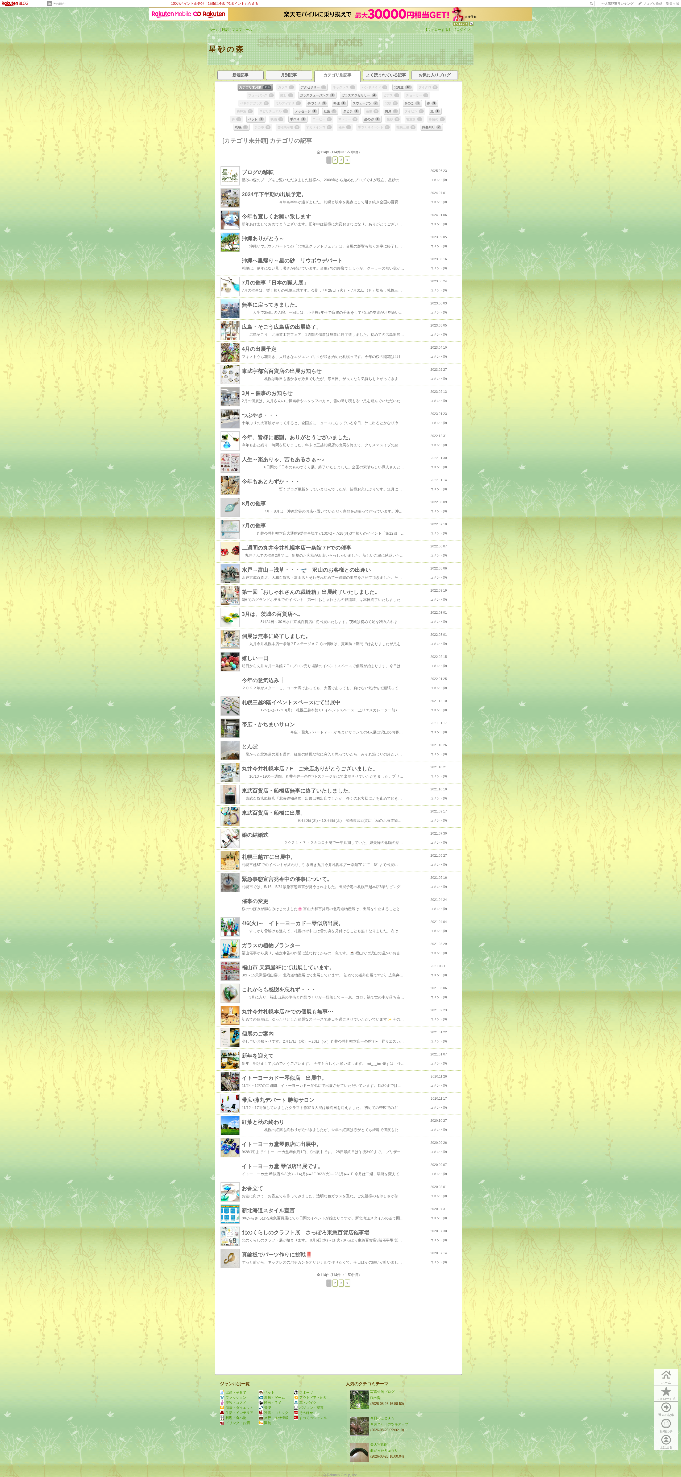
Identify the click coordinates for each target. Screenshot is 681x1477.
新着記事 (666, 1431)
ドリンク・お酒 (238, 1423)
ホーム (214, 30)
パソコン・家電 (311, 1408)
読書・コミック (276, 1413)
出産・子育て (236, 1393)
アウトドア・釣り (313, 1398)
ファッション (236, 1398)
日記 (225, 30)
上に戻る (666, 1447)
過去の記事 (666, 1415)
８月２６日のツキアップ (389, 1424)
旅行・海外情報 (276, 1418)
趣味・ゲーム (274, 1398)
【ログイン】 (463, 30)
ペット (269, 1393)
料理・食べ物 (236, 1418)
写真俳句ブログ (382, 1392)
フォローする (666, 1399)
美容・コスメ (236, 1403)
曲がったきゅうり (384, 1451)
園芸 (267, 1423)
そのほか (59, 4)
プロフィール (242, 30)
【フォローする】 (438, 30)
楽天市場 (672, 4)
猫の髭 (375, 1398)
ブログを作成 (652, 4)
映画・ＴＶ (272, 1403)
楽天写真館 (379, 1444)
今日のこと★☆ (382, 1418)
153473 (460, 24)
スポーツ (306, 1393)
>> (617, 4)
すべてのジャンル (313, 1418)
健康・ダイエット (239, 1408)
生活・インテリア (239, 1413)
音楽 (267, 1408)
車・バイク (308, 1403)
